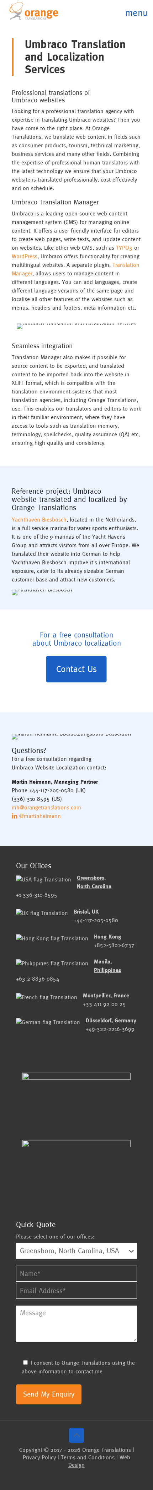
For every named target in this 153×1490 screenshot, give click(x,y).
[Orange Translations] (33, 11)
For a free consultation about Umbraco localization (76, 639)
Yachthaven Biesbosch (39, 519)
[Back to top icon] (76, 1435)
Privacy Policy (39, 1457)
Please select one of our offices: (55, 1236)
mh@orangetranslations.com (46, 807)
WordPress (24, 256)
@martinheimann (39, 816)
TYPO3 (124, 247)
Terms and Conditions (88, 1457)
